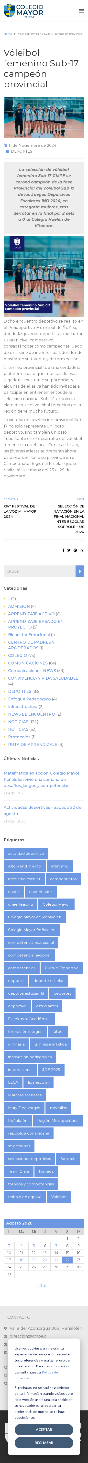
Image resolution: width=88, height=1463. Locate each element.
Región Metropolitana (57, 1120)
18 (21, 1260)
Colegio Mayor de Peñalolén (35, 917)
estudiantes (47, 1006)
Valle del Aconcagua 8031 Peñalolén (46, 1328)
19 (34, 1260)
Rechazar (44, 1442)
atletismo (60, 866)
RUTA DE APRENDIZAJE (32, 744)
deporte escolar (48, 980)
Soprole (68, 1158)
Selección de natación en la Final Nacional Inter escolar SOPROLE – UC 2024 (69, 519)
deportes (62, 993)
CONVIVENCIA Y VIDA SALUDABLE (43, 678)
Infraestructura (23, 706)
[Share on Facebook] (63, 550)
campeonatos (63, 879)
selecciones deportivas (29, 1158)
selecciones (19, 1146)
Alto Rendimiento (24, 866)
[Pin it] (75, 550)
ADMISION (19, 606)
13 (45, 1253)
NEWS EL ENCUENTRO (31, 714)
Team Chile (18, 1171)
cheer (13, 891)
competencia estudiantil (31, 942)
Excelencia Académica (29, 1018)
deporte (16, 980)
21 (56, 1260)
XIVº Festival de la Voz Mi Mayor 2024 (20, 511)
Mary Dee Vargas (24, 1107)
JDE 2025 (51, 1069)
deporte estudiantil (26, 993)
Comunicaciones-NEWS (32, 670)
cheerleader (40, 891)
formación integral (25, 1031)
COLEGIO (17, 655)
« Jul (42, 1285)
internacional (20, 1069)
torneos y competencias (31, 1184)
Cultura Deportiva (61, 968)
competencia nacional (29, 955)
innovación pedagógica (30, 1057)
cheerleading (20, 904)
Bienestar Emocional (29, 634)
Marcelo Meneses (25, 1095)
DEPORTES (21, 151)
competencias (21, 968)
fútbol (58, 1031)
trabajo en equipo (25, 1196)
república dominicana (28, 1133)
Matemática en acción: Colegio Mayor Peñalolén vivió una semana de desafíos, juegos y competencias (42, 779)
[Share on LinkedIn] (81, 550)
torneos (46, 1171)
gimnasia (16, 1044)
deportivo (17, 1006)
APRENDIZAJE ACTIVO (31, 614)
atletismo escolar (24, 879)
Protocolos (19, 737)
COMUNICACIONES (28, 663)
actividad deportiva (26, 853)
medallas (58, 1107)
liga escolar (38, 1082)
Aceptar (44, 1429)
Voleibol (58, 1196)
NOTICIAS (18, 722)
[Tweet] (69, 550)
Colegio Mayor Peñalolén (31, 929)
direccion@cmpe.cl (29, 1336)
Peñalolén (17, 1120)
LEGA (13, 1082)
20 (45, 1260)
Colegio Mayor (56, 904)
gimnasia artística (50, 1044)
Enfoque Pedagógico (29, 699)
